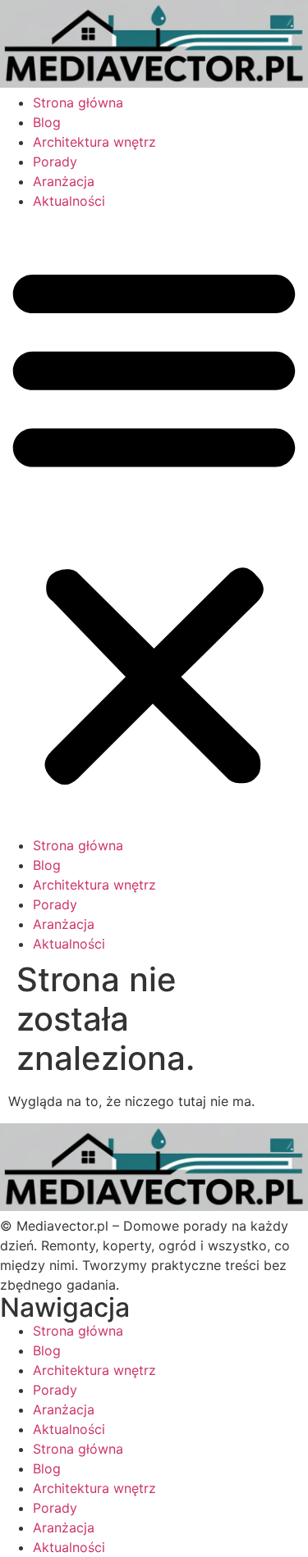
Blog (47, 122)
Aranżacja (63, 181)
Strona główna (78, 102)
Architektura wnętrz (94, 142)
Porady (55, 161)
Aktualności (69, 201)
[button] (154, 523)
